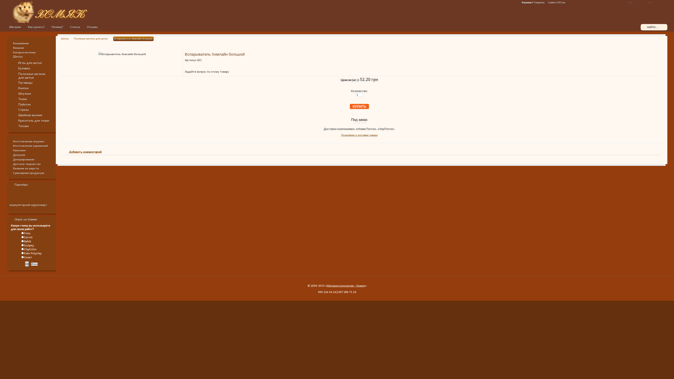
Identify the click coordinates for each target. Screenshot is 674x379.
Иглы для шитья (30, 62)
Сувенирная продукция (28, 172)
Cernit (28, 237)
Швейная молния (30, 115)
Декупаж (19, 154)
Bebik (27, 241)
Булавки (24, 68)
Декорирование (23, 159)
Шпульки (24, 93)
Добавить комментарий (85, 152)
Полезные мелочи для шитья (31, 75)
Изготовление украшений (30, 145)
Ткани (22, 99)
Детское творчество (27, 163)
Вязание (18, 47)
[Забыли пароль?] (618, 2)
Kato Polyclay (32, 253)
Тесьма (23, 126)
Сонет (28, 257)
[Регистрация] (613, 2)
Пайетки (24, 104)
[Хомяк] (23, 21)
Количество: (359, 90)
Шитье (17, 56)
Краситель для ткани (33, 120)
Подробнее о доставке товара (359, 135)
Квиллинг (19, 150)
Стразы (23, 109)
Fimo (27, 233)
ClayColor (30, 249)
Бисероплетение (24, 52)
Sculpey (29, 245)
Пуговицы (25, 82)
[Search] (644, 27)
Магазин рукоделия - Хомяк (346, 285)
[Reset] (662, 27)
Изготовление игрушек (28, 141)
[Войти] (665, 2)
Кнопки (23, 88)
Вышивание (21, 43)
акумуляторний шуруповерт (28, 204)
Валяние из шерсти (26, 168)
